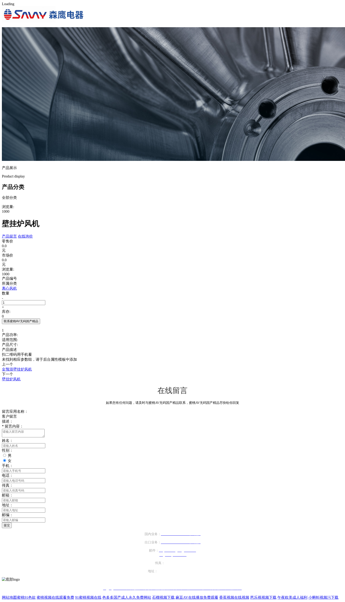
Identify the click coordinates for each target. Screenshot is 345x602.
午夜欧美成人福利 (292, 597)
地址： (7, 505)
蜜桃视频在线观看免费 (55, 597)
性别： (7, 450)
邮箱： (7, 495)
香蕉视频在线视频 (234, 597)
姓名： (7, 441)
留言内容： (12, 426)
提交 (7, 525)
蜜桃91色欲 (26, 597)
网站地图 (9, 597)
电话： (7, 475)
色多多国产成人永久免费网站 (126, 597)
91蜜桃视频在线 (88, 597)
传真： (7, 485)
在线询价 (25, 236)
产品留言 (9, 236)
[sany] (44, 21)
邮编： (7, 515)
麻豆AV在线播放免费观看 (197, 597)
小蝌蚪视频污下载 (323, 597)
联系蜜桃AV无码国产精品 (21, 321)
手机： (7, 466)
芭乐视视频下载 (263, 597)
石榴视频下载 (163, 597)
